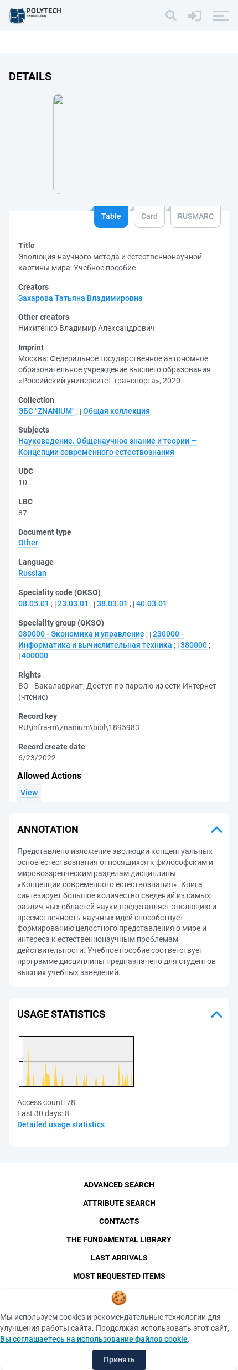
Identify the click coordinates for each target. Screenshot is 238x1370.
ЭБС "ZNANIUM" (46, 411)
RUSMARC (196, 216)
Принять (119, 1359)
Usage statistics (61, 1014)
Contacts (119, 1221)
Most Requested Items (119, 1276)
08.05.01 (33, 603)
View (29, 792)
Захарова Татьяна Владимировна (80, 298)
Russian (32, 573)
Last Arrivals (119, 1257)
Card (149, 216)
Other (28, 542)
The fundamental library (119, 1239)
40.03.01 (151, 603)
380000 (193, 644)
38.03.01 (112, 603)
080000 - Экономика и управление (81, 633)
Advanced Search (119, 1184)
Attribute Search (119, 1203)
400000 (35, 655)
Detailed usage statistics (61, 1124)
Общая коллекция (116, 411)
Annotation (48, 829)
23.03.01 (73, 603)
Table (111, 216)
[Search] (171, 15)
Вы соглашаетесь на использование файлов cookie (94, 1339)
